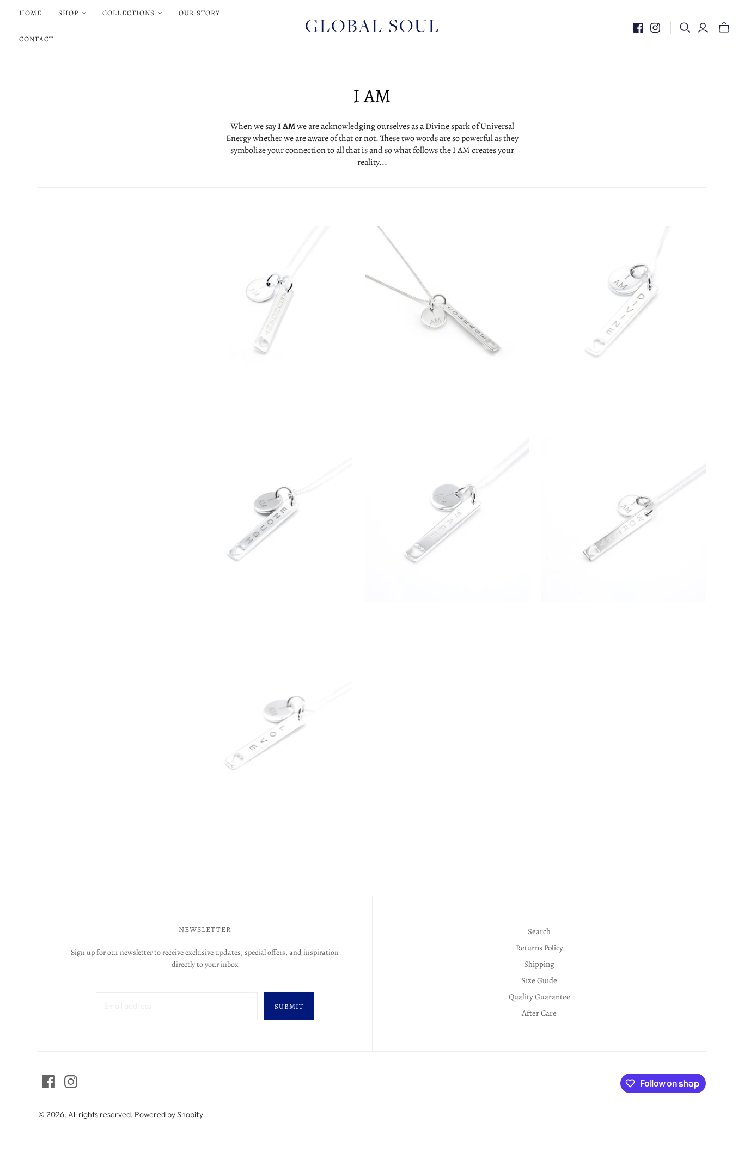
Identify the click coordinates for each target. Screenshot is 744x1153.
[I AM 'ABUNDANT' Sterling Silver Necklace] (270, 308)
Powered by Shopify (169, 1114)
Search (539, 931)
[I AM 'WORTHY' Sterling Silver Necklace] (623, 519)
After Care (539, 1013)
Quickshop (227, 410)
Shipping (539, 964)
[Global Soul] (372, 26)
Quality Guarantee (539, 996)
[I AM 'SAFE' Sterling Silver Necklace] (447, 519)
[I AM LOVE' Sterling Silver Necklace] (270, 731)
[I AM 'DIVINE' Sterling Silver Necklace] (623, 308)
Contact (36, 39)
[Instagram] (655, 28)
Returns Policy (539, 947)
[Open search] (685, 27)
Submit (289, 1006)
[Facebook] (638, 28)
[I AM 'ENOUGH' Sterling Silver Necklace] (270, 519)
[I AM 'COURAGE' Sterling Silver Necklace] (447, 308)
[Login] (703, 28)
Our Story (199, 12)
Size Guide (539, 980)
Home (30, 12)
